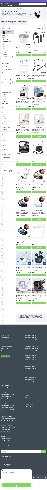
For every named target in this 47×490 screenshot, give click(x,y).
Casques (5, 44)
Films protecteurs (28, 393)
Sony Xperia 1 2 (22, 8)
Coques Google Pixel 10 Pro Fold (31, 375)
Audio (27, 8)
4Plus (3, 123)
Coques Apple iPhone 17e (6, 396)
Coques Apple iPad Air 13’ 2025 (7, 407)
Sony (17, 8)
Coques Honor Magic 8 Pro (6, 445)
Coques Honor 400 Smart (6, 438)
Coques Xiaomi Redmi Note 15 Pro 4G (8, 420)
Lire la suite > (28, 16)
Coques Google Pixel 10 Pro (30, 379)
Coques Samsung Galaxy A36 (30, 359)
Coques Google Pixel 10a (29, 372)
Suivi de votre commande (6, 333)
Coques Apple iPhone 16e (6, 387)
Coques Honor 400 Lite (5, 440)
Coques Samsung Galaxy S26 (30, 337)
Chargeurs (27, 395)
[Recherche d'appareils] (12, 32)
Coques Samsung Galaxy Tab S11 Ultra (32, 330)
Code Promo (3, 341)
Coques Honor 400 (5, 436)
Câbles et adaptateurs (8, 46)
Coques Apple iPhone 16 (5, 385)
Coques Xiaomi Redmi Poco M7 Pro (8, 427)
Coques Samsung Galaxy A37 (30, 361)
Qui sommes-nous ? (5, 335)
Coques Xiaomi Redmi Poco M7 (7, 425)
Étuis (26, 390)
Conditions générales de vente (7, 346)
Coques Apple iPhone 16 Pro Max (7, 394)
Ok (43, 451)
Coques (26, 388)
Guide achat (3, 350)
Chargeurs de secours (29, 404)
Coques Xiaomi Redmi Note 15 (7, 416)
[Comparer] (27, 32)
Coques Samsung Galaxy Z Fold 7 (31, 335)
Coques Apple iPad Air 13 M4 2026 (7, 409)
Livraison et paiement (5, 339)
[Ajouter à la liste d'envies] (29, 32)
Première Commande (5, 337)
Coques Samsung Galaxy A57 (30, 357)
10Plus (3, 60)
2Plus (4, 48)
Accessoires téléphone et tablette (8, 8)
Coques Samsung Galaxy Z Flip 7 (31, 333)
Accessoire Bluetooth (29, 406)
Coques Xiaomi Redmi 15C (6, 431)
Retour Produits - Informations (7, 344)
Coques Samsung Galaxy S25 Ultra (31, 348)
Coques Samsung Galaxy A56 (30, 355)
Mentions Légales (4, 348)
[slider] (2, 82)
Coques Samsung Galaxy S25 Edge (31, 350)
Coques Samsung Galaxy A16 (30, 368)
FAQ (2, 330)
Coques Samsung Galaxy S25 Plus (31, 346)
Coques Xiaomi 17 (4, 411)
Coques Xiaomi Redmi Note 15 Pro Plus (8, 422)
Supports (26, 397)
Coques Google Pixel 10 (29, 381)
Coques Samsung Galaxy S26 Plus (31, 339)
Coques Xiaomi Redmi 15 (6, 429)
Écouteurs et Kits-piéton (33, 8)
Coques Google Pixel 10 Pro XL (30, 377)
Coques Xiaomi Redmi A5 (6, 434)
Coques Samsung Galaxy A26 (30, 364)
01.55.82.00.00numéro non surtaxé (8, 462)
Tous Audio (5, 39)
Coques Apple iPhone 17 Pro (6, 403)
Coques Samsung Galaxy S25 (30, 344)
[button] (39, 50)
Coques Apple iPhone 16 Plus (6, 389)
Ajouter (24, 55)
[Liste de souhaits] (8, 5)
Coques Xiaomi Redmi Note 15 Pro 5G (8, 418)
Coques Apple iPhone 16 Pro (6, 392)
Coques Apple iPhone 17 (5, 398)
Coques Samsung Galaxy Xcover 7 (31, 370)
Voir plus (31, 310)
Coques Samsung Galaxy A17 (30, 366)
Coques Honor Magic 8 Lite (6, 442)
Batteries (26, 401)
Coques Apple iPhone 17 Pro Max (7, 405)
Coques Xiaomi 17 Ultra (5, 414)
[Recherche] (20, 4)
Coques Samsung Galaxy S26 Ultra (31, 341)
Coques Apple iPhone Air (6, 400)
